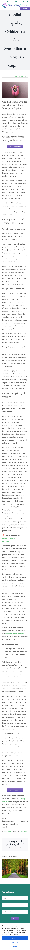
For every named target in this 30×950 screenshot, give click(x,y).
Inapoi (17, 76)
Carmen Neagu (7, 831)
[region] (15, 936)
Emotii (25, 831)
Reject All (15, 946)
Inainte (23, 76)
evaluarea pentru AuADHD (14, 634)
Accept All (15, 938)
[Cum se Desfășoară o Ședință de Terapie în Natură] (15, 868)
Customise (15, 942)
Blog (22, 831)
